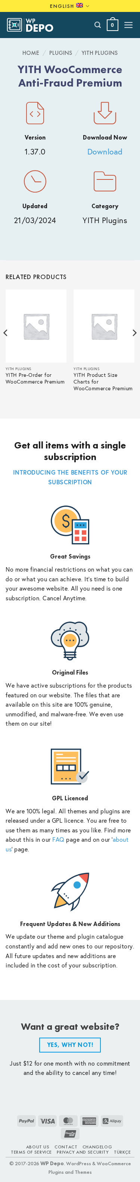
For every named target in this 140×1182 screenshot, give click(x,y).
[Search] (98, 25)
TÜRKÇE (122, 1152)
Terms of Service (31, 1152)
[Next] (134, 347)
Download (105, 152)
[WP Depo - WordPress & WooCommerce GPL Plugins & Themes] (34, 25)
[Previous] (5, 347)
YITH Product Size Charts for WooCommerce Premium (103, 382)
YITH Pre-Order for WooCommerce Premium (35, 378)
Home (30, 53)
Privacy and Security (83, 1152)
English (62, 6)
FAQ (58, 839)
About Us (38, 1147)
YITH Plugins (100, 53)
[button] (112, 25)
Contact (66, 1147)
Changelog (97, 1147)
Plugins (60, 53)
